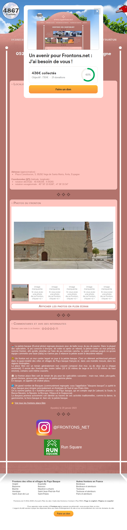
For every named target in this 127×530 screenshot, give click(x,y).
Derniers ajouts (23, 39)
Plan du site (46, 501)
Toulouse (80, 489)
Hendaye (16, 491)
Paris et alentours (84, 494)
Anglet (15, 484)
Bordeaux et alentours (86, 486)
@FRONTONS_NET (71, 427)
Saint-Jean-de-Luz (20, 494)
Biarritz (15, 489)
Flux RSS (79, 501)
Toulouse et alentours (86, 491)
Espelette (42, 484)
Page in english (90, 501)
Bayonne (16, 486)
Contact (71, 501)
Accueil (38, 501)
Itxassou (41, 486)
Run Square (71, 447)
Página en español (105, 501)
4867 (11, 10)
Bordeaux (80, 484)
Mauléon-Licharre (46, 489)
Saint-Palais (43, 494)
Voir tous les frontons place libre (30, 403)
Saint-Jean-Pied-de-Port (49, 491)
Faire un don (63, 513)
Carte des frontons (60, 501)
